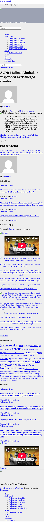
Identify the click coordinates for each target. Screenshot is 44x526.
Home (7, 34)
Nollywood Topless (5, 380)
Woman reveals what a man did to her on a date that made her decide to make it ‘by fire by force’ (20, 191)
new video (32, 355)
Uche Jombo (14, 380)
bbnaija (16, 349)
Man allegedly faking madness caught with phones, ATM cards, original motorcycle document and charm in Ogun (21, 204)
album (2, 349)
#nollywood (14, 111)
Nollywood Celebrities (17, 38)
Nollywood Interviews (17, 43)
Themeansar (4, 490)
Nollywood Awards (16, 47)
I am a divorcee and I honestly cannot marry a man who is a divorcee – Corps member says (20, 328)
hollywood (4, 353)
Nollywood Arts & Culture (31, 369)
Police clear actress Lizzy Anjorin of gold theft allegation (20, 150)
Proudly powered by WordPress (11, 488)
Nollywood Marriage (32, 374)
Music (7, 55)
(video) (14, 345)
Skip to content (5, 1)
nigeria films (23, 358)
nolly (37, 361)
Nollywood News (15, 53)
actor (21, 346)
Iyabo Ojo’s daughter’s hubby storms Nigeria (16, 317)
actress (26, 345)
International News (14, 353)
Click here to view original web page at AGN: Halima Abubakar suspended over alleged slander (19, 136)
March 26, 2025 (6, 441)
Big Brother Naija (26, 349)
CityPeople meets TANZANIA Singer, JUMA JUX (19, 216)
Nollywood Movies (16, 45)
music (28, 352)
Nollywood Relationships (18, 49)
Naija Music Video (12, 355)
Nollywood (9, 36)
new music (25, 355)
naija (35, 352)
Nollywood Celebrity (21, 371)
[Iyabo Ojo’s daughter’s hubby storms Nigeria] (21, 313)
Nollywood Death (35, 371)
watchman (6, 106)
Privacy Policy (10, 61)
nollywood (7, 364)
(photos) (5, 345)
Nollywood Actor (25, 364)
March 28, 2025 (6, 400)
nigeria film (14, 358)
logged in (12, 229)
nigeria (4, 358)
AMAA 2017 (8, 349)
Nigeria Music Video (16, 361)
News (7, 51)
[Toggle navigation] (1, 26)
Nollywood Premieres (17, 40)
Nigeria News (30, 362)
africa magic (35, 345)
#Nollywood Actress (26, 111)
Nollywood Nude (4, 378)
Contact (7, 57)
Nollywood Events (6, 374)
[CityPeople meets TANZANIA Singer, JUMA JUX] (21, 285)
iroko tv (21, 353)
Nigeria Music (33, 358)
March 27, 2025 (6, 413)
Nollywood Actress (12, 368)
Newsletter (8, 59)
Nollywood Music (21, 376)
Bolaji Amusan (35, 349)
